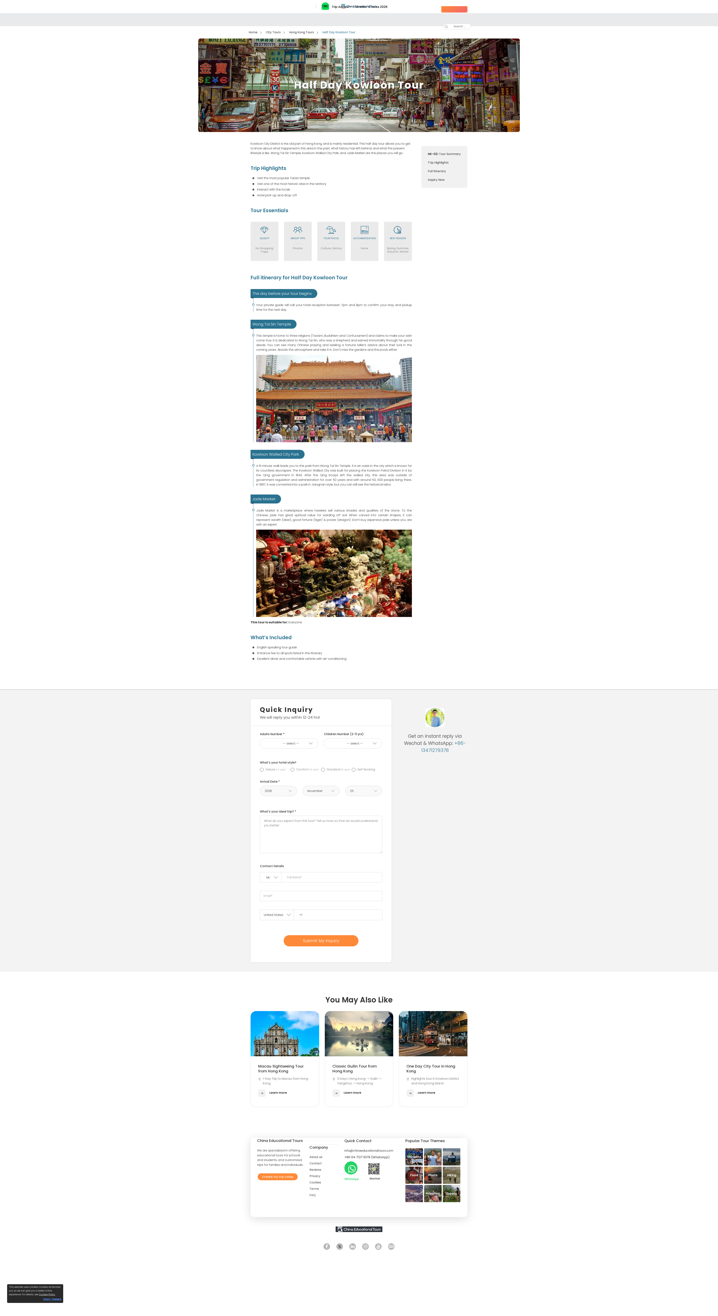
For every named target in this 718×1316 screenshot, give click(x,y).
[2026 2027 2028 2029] (278, 791)
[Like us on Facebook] (326, 1246)
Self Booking (366, 769)
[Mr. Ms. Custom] (270, 877)
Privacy (314, 1176)
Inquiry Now (436, 180)
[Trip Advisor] (391, 1246)
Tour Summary (444, 154)
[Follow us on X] (339, 1246)
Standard (338, 769)
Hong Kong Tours (301, 32)
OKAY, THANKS (52, 1299)
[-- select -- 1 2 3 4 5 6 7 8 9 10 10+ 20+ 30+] (289, 743)
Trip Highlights (438, 162)
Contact (315, 1163)
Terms (314, 1189)
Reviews (315, 1170)
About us (315, 1157)
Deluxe (276, 769)
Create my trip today (277, 1176)
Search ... (457, 26)
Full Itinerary (437, 171)
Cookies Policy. (47, 1294)
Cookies (315, 1182)
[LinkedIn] (352, 1246)
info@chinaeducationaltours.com (368, 1150)
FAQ (312, 1195)
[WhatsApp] (351, 1167)
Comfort (307, 769)
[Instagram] (365, 1246)
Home (253, 32)
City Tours (273, 32)
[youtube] (378, 1246)
